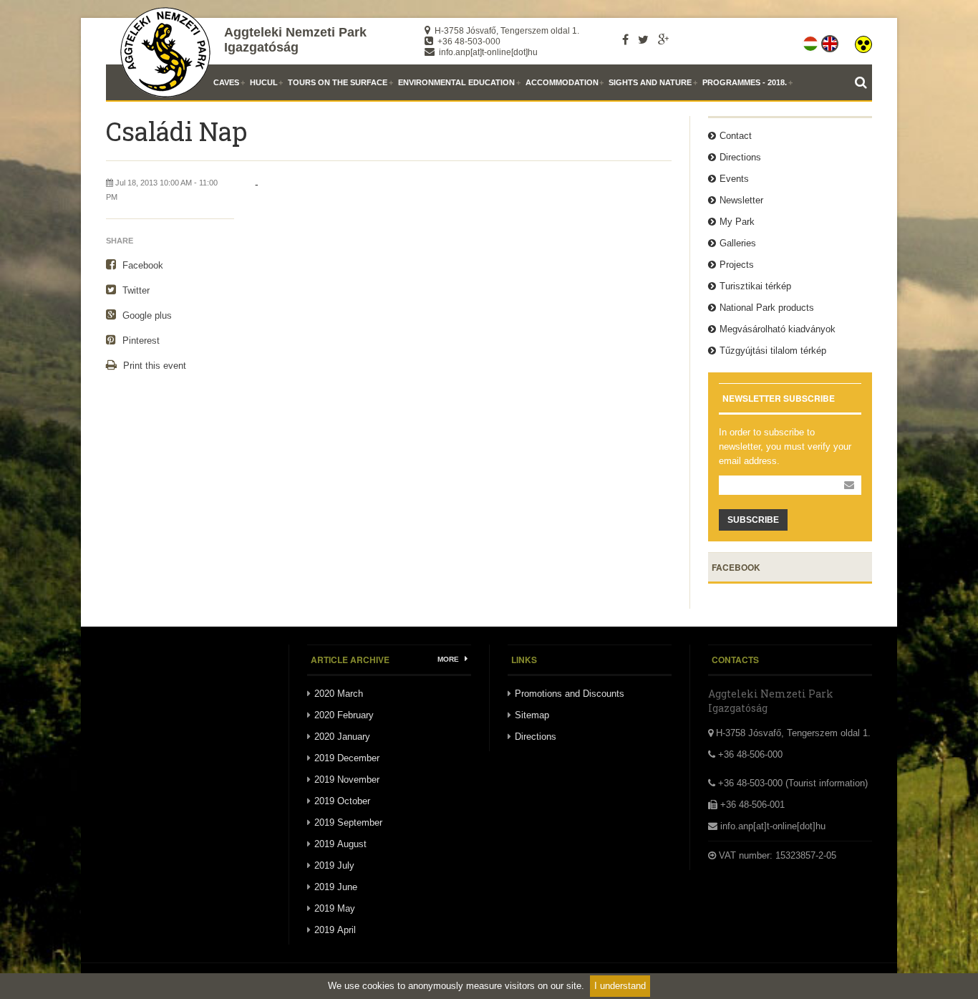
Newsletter (741, 200)
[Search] (863, 82)
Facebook (141, 265)
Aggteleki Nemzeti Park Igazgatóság (295, 39)
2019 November (346, 779)
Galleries (738, 243)
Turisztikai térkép (755, 286)
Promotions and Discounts (569, 693)
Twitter (135, 290)
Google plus (146, 315)
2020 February (344, 715)
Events (734, 178)
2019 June (335, 887)
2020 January (342, 736)
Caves (226, 82)
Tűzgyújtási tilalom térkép (773, 350)
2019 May (334, 908)
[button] (863, 41)
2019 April (335, 930)
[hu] (811, 41)
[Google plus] (663, 39)
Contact (736, 135)
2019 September (348, 822)
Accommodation (562, 82)
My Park (737, 221)
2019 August (340, 844)
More (449, 659)
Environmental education (456, 82)
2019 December (346, 758)
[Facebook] (625, 39)
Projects (737, 264)
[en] (831, 41)
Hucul (264, 82)
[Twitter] (643, 39)
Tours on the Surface (337, 82)
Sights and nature (650, 82)
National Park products (767, 307)
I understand (620, 985)
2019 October (342, 801)
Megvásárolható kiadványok (778, 329)
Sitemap (532, 715)
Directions (740, 157)
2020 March (338, 693)
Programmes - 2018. (744, 82)
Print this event (153, 365)
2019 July (334, 865)
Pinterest (140, 340)
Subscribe (753, 520)
